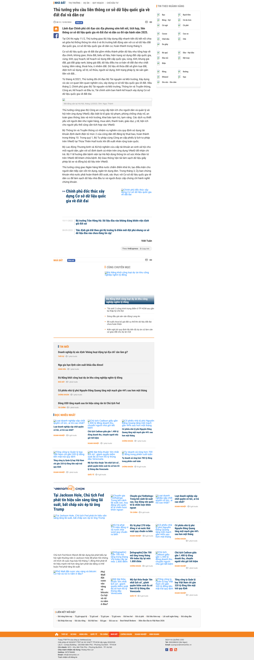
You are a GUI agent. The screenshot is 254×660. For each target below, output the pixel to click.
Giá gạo (103, 621)
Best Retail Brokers (128, 621)
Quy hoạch (98, 3)
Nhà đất (60, 3)
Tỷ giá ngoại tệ (81, 616)
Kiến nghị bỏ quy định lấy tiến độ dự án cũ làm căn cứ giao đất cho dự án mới (130, 330)
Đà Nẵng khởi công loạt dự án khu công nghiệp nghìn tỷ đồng (127, 300)
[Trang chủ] (56, 29)
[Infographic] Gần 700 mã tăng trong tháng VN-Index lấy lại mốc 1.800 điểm (141, 557)
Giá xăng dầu (186, 616)
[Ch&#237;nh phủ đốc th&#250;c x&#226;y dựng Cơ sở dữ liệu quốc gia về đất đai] (133, 201)
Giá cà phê (139, 616)
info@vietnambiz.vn (71, 655)
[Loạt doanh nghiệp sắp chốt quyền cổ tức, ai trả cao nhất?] (70, 422)
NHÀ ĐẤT (114, 634)
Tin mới (64, 346)
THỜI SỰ (64, 634)
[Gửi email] (150, 22)
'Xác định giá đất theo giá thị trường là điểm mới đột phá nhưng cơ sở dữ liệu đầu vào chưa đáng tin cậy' (112, 232)
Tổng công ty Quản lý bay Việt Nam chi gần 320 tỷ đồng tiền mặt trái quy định (69, 463)
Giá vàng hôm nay (65, 616)
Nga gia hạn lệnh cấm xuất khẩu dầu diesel (80, 365)
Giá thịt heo (92, 621)
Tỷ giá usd (94, 616)
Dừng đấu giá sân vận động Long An (123, 316)
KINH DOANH (154, 634)
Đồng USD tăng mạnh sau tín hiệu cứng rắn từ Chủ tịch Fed (89, 403)
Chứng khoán (63, 395)
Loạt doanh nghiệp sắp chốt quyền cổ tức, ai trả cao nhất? (69, 428)
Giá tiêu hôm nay (153, 616)
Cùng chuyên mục (119, 267)
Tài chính (62, 407)
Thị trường (74, 3)
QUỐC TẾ (93, 634)
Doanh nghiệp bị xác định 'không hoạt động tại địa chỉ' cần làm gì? (93, 352)
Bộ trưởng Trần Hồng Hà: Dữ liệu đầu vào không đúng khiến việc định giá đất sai (112, 222)
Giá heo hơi (128, 616)
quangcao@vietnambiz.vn (181, 645)
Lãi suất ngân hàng (170, 616)
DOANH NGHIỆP (140, 634)
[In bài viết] (147, 22)
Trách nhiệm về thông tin (67, 657)
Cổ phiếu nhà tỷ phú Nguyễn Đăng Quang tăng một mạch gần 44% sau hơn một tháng (102, 390)
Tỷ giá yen (105, 616)
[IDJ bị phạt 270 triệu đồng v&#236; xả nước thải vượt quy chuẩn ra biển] (119, 530)
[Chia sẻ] (56, 35)
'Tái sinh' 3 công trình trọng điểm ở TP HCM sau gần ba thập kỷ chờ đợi (130, 309)
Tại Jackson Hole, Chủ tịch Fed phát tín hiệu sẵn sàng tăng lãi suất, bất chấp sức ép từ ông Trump (79, 502)
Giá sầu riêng (80, 621)
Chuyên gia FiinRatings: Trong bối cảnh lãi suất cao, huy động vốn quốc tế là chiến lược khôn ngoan (142, 502)
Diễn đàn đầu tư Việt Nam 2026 (151, 621)
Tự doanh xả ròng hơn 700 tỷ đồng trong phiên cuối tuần (137, 460)
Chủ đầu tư (112, 3)
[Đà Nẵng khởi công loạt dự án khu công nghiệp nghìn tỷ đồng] (129, 287)
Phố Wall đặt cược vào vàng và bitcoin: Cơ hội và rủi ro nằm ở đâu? (105, 588)
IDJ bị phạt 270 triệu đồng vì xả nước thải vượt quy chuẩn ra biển (141, 528)
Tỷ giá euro (116, 616)
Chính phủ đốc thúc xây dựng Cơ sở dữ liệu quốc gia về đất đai (86, 196)
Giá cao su (113, 621)
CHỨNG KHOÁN (126, 634)
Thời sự (61, 356)
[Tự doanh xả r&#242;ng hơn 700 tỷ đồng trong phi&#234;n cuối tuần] (138, 453)
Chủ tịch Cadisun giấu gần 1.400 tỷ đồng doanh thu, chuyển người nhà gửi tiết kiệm (103, 434)
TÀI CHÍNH (104, 634)
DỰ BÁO (73, 634)
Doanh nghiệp (59, 435)
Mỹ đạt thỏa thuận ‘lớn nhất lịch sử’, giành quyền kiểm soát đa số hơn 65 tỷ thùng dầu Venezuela (104, 466)
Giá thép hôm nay (65, 621)
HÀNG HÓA (83, 634)
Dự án (86, 3)
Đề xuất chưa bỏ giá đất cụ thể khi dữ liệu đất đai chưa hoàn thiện (129, 323)
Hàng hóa (62, 369)
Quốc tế (91, 475)
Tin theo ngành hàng (171, 6)
